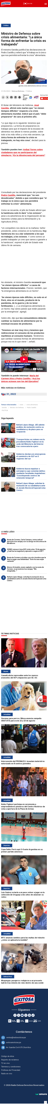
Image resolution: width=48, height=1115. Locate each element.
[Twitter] (7, 97)
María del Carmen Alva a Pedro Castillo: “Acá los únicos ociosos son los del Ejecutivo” (20, 379)
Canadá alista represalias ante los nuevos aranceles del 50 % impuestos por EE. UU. (19, 676)
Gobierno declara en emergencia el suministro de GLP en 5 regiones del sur (30, 456)
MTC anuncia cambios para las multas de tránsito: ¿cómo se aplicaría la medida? (23, 939)
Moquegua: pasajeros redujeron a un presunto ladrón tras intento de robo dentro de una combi (22, 981)
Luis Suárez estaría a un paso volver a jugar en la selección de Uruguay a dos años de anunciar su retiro (23, 894)
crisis (21, 405)
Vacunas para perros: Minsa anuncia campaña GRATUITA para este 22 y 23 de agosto (21, 719)
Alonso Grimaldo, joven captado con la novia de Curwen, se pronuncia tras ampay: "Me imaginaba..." (25, 569)
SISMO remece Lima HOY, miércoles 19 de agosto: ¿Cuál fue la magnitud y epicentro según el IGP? (26, 550)
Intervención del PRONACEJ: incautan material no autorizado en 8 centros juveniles (23, 762)
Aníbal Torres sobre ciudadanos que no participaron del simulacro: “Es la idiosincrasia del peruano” (23, 152)
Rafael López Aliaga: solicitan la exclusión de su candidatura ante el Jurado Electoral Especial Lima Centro (30, 486)
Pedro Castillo (8, 195)
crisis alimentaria (32, 405)
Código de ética (7, 1056)
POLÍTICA (5, 410)
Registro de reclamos (10, 1060)
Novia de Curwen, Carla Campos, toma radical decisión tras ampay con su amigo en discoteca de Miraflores (26, 541)
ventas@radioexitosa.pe (16, 1037)
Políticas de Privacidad (10, 1070)
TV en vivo (5, 1063)
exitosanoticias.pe (13, 1042)
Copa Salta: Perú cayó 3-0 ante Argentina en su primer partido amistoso (22, 850)
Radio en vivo (6, 1073)
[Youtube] (22, 1015)
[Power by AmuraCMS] (41, 1094)
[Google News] (29, 1015)
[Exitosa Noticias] (5, 3)
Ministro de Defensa (17, 407)
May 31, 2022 (8, 394)
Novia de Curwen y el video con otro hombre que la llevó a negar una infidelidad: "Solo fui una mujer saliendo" (26, 559)
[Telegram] (19, 97)
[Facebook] (11, 97)
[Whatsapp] (3, 97)
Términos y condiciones (11, 1067)
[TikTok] (33, 1015)
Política (5, 25)
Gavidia (4, 407)
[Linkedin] (15, 97)
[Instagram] (25, 1015)
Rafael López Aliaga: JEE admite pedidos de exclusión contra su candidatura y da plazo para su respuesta (30, 428)
